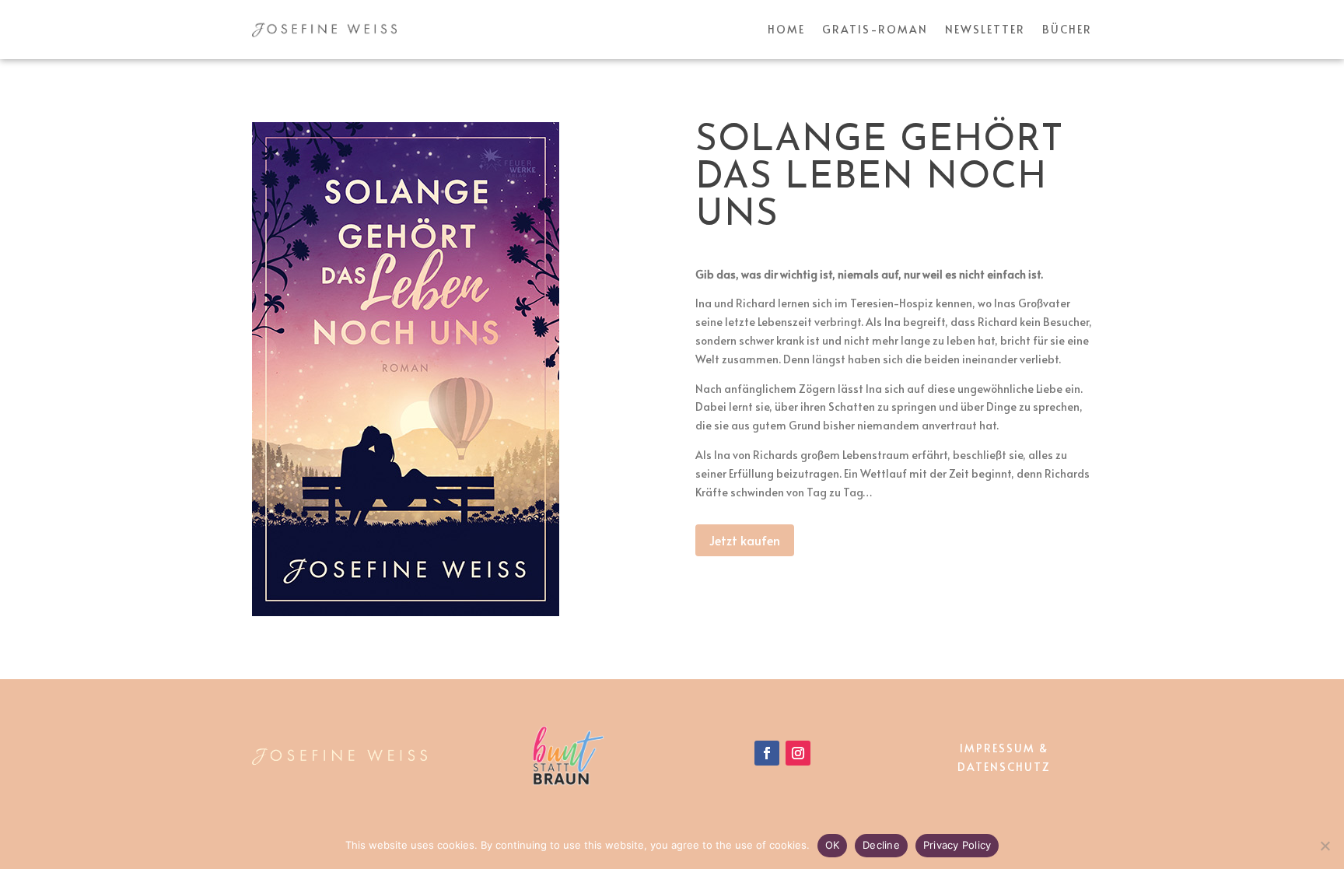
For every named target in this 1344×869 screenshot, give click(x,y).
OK (832, 845)
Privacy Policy (957, 845)
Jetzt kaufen (744, 539)
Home (786, 29)
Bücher (1067, 29)
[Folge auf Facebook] (766, 753)
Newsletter (985, 29)
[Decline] (1324, 845)
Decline (881, 845)
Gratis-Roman (875, 29)
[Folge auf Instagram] (798, 753)
